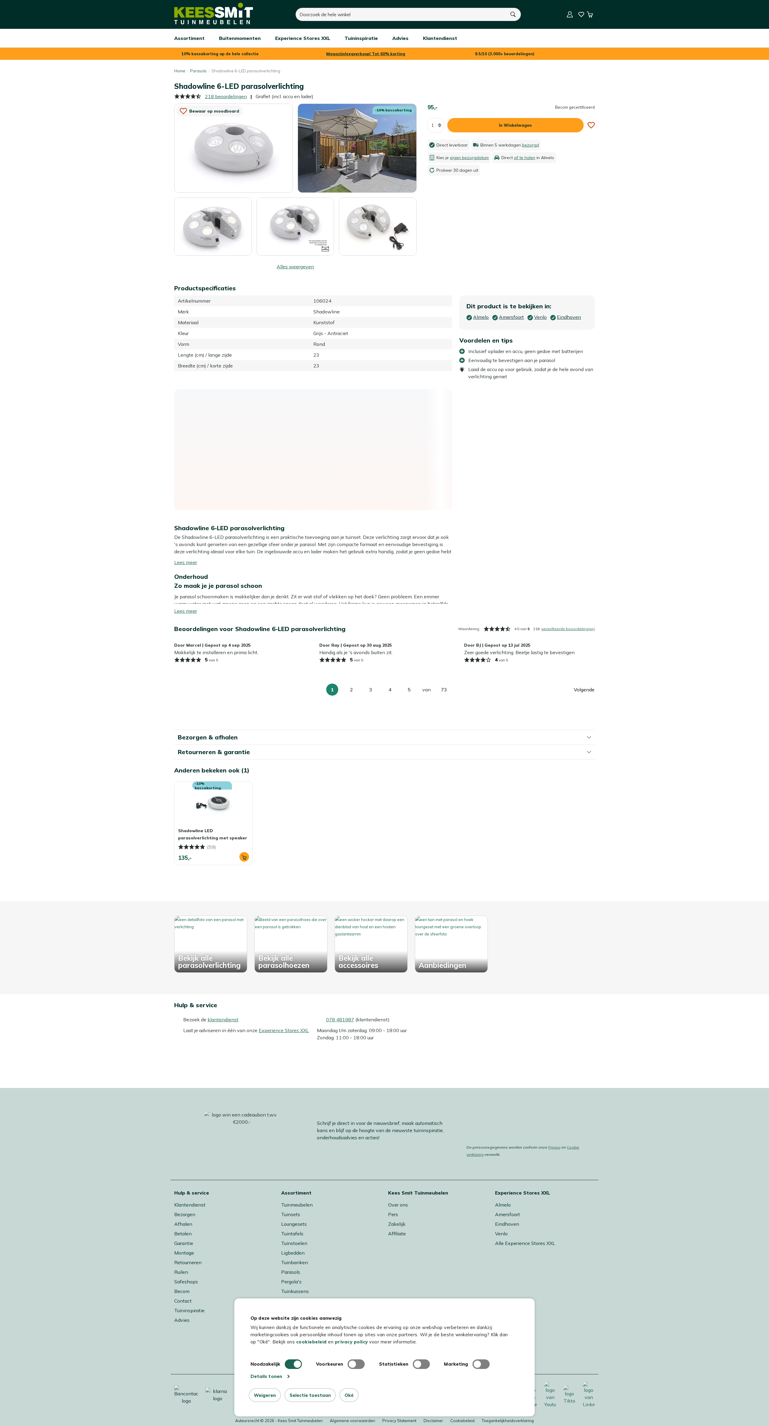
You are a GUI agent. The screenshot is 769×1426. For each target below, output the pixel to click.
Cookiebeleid (462, 1420)
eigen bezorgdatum (469, 157)
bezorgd (530, 145)
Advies (182, 1320)
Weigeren (265, 1395)
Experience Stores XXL (284, 1030)
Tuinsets (290, 1214)
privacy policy (351, 1342)
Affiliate (397, 1234)
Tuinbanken (294, 1262)
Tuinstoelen (294, 1243)
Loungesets (294, 1224)
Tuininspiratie (189, 1310)
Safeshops (186, 1282)
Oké (349, 1395)
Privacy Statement (399, 1420)
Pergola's (291, 1282)
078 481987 (340, 1020)
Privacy (554, 1147)
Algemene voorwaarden (352, 1420)
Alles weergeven (295, 267)
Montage (184, 1253)
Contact (183, 1301)
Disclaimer (433, 1420)
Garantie (183, 1243)
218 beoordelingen (226, 96)
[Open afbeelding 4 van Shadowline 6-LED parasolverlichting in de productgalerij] (295, 226)
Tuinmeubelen (297, 1205)
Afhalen (183, 1224)
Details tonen (266, 1376)
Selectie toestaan (310, 1395)
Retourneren (188, 1262)
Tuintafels (292, 1234)
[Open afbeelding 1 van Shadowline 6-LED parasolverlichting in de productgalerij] (234, 148)
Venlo (501, 1234)
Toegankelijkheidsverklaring (508, 1420)
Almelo (503, 1205)
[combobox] (401, 14)
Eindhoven (507, 1224)
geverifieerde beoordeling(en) (568, 629)
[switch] (356, 1364)
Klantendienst (189, 1205)
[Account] (570, 14)
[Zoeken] (513, 14)
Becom (182, 1291)
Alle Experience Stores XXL (525, 1243)
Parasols (198, 70)
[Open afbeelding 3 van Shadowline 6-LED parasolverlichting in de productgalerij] (213, 226)
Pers (393, 1214)
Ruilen (181, 1272)
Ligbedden (293, 1253)
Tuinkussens (295, 1291)
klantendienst (223, 1020)
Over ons (398, 1205)
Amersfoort (507, 1214)
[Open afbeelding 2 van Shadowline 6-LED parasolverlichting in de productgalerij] (357, 148)
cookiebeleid (311, 1342)
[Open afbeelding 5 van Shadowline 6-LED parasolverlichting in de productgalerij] (377, 226)
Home (179, 70)
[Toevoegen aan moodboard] (591, 125)
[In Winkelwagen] (244, 857)
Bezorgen (184, 1214)
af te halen (524, 157)
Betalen (183, 1234)
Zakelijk (397, 1224)
